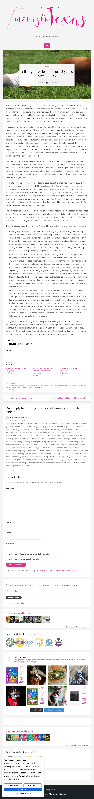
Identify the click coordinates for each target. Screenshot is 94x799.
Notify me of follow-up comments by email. (28, 554)
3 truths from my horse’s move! (20, 398)
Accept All (23, 789)
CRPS (47, 66)
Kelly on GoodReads (18, 613)
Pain (7, 387)
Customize (13, 785)
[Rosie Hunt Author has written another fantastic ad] (37, 696)
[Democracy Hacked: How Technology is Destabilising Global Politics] (12, 622)
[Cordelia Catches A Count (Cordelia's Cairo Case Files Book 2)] (17, 740)
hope (82, 385)
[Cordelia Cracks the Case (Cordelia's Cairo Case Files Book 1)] (12, 740)
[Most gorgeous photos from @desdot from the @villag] (16, 696)
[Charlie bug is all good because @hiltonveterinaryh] (37, 675)
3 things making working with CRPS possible (68, 398)
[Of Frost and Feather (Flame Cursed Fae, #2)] (30, 622)
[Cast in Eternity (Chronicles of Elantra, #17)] (35, 622)
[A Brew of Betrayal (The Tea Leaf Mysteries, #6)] (26, 741)
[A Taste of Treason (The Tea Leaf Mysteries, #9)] (39, 741)
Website (10, 543)
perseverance (13, 387)
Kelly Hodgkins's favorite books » (77, 627)
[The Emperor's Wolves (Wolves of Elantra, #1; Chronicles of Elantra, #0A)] (43, 622)
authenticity (15, 385)
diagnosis (66, 385)
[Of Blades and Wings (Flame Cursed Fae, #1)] (26, 622)
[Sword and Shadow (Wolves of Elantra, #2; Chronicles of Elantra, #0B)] (48, 622)
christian (22, 385)
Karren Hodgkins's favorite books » (76, 745)
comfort (36, 385)
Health (78, 385)
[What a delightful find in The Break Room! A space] (57, 675)
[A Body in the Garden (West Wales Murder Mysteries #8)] (48, 741)
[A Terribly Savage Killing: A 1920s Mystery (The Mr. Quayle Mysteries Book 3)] (43, 741)
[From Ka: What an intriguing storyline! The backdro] (16, 675)
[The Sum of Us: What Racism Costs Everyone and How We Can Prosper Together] (17, 622)
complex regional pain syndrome (49, 385)
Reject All (32, 785)
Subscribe (13, 597)
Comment (11, 488)
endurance (72, 385)
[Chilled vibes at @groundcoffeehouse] (78, 675)
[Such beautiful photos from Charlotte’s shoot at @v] (57, 696)
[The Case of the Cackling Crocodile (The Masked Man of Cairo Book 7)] (8, 622)
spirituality (38, 387)
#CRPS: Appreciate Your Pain (16, 368)
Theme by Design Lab (57, 794)
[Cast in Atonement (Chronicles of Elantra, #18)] (39, 622)
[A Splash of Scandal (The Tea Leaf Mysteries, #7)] (30, 741)
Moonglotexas (53, 83)
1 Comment (11, 389)
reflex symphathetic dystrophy (26, 387)
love (85, 385)
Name (9, 522)
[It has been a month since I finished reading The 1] (78, 696)
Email (9, 533)
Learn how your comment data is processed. (58, 571)
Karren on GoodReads (19, 731)
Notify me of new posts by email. (23, 559)
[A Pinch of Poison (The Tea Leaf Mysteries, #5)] (21, 741)
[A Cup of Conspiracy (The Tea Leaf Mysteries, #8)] (35, 741)
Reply (10, 469)
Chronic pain (30, 385)
